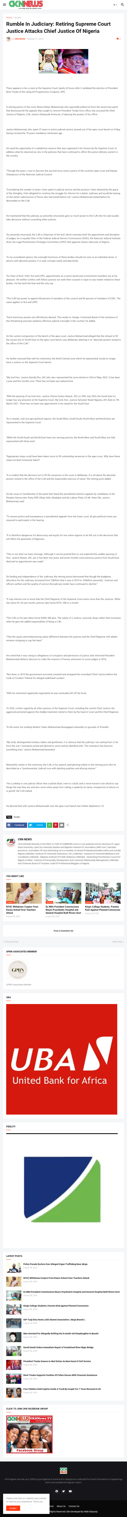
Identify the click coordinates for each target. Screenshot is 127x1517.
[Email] (61, 825)
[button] (4, 4)
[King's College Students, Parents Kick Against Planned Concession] (13, 1309)
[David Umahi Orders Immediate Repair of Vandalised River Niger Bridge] (13, 1351)
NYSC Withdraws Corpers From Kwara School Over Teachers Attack (22, 909)
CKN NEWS (25, 839)
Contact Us (74, 1506)
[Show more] (67, 825)
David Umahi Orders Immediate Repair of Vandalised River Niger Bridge (58, 1347)
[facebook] (56, 1491)
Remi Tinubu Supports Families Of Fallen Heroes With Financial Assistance (60, 1375)
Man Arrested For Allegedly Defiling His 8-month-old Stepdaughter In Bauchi (61, 1333)
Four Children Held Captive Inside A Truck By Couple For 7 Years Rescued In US (62, 1389)
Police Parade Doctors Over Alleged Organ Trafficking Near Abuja (55, 1264)
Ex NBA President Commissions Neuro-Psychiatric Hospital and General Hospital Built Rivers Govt (63, 909)
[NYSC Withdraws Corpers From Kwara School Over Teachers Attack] (13, 1282)
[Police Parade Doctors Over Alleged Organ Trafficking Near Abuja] (13, 1268)
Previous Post (11, 942)
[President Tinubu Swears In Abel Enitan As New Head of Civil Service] (13, 1365)
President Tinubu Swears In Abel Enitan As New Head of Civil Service (57, 1361)
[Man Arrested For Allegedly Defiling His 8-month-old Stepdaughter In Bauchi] (13, 1337)
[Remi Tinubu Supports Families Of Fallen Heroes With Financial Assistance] (13, 1379)
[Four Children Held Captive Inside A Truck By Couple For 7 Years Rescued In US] (13, 1393)
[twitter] (63, 1491)
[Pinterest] (55, 825)
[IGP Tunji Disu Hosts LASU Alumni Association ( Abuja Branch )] (13, 1323)
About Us (61, 1506)
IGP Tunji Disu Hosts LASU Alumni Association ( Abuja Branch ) (54, 1319)
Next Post (117, 942)
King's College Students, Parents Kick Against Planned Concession (102, 908)
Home (9, 17)
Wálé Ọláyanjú (91, 1511)
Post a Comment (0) (63, 931)
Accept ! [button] (13, 1508)
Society (17, 17)
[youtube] (70, 1491)
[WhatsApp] (49, 825)
